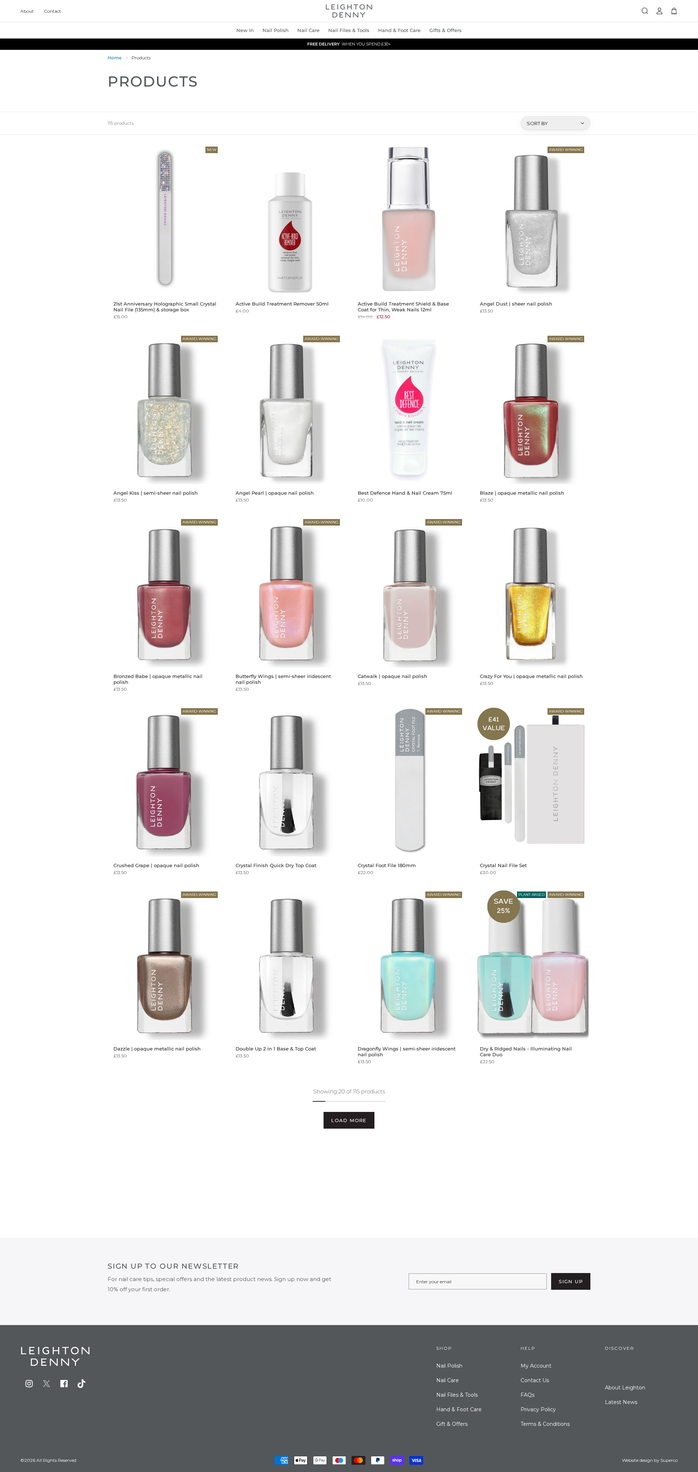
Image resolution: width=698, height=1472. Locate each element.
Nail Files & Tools (348, 30)
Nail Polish (449, 1366)
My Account (536, 1366)
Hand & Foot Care (459, 1409)
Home (114, 57)
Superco (669, 1460)
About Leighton (625, 1387)
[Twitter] (46, 1383)
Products (141, 57)
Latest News (621, 1402)
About (27, 11)
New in (245, 30)
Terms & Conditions (545, 1424)
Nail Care (308, 30)
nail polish (275, 30)
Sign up (571, 1281)
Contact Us (535, 1380)
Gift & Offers (452, 1424)
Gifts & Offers (445, 30)
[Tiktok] (81, 1383)
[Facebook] (64, 1383)
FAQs (527, 1395)
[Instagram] (29, 1383)
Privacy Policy (538, 1409)
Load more (349, 1120)
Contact (52, 11)
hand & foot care (399, 30)
